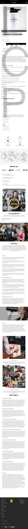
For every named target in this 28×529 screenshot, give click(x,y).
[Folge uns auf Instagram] (4, 521)
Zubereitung (3, 255)
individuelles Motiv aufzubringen (6, 325)
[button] (3, 38)
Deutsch (8, 523)
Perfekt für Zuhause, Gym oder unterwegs (7, 296)
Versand (2, 96)
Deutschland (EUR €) (4, 523)
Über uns (2, 508)
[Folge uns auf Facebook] (2, 521)
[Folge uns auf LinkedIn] (6, 521)
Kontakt (2, 509)
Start (1, 5)
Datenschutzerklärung (4, 505)
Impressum (2, 517)
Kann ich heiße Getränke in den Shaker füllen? (7, 451)
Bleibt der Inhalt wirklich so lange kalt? (6, 398)
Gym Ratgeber (3, 513)
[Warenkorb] (26, 2)
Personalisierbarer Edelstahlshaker (15, 482)
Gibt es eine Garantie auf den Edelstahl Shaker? (8, 408)
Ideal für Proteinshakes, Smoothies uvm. (7, 277)
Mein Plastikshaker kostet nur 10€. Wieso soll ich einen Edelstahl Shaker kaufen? (11, 429)
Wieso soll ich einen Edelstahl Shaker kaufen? (7, 461)
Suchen (2, 500)
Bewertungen (3, 501)
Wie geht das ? (4, 323)
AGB (1, 514)
